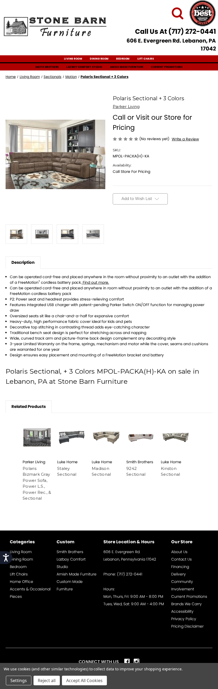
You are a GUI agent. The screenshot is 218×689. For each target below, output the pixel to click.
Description (23, 262)
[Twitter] (143, 225)
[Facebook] (115, 225)
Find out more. (96, 282)
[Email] (124, 225)
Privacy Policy (183, 618)
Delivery (178, 574)
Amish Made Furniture (127, 67)
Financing (180, 566)
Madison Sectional (101, 471)
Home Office (21, 581)
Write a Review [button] (185, 139)
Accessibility (182, 611)
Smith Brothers (47, 67)
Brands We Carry (186, 604)
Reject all (47, 680)
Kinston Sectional (170, 471)
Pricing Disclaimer (187, 626)
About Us (179, 551)
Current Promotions (167, 67)
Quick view (37, 437)
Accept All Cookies (84, 680)
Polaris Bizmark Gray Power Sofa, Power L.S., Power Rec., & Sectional (37, 483)
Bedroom (123, 58)
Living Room (73, 58)
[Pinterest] (152, 225)
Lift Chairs (145, 58)
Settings (18, 680)
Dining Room (99, 58)
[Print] (134, 225)
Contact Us (181, 559)
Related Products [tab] (28, 406)
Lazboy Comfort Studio (84, 67)
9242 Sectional (135, 471)
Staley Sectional (66, 471)
